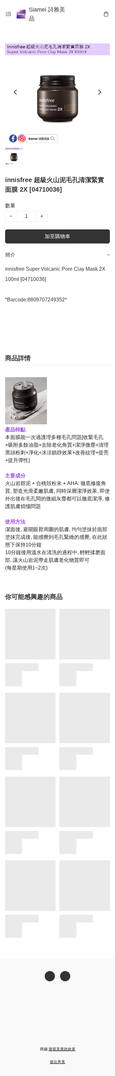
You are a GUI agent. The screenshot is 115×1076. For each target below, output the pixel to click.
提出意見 (57, 1062)
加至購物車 (57, 236)
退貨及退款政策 (62, 1049)
